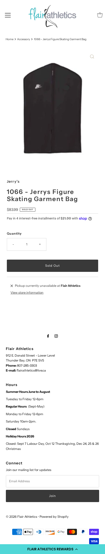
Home (9, 39)
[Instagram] (56, 336)
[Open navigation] (7, 15)
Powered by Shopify (54, 516)
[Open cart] (100, 14)
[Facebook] (48, 336)
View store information (26, 292)
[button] (52, 549)
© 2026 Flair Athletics (21, 516)
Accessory (23, 39)
